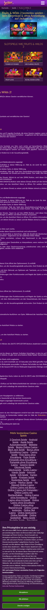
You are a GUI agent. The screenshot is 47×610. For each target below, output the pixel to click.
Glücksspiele (15, 470)
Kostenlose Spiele (20, 480)
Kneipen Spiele (26, 477)
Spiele (14, 8)
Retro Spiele (29, 518)
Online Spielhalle (19, 515)
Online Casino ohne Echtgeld (22, 499)
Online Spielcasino (27, 513)
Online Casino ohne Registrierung (21, 506)
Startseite (5, 8)
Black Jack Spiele (16, 450)
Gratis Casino (30, 470)
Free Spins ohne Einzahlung (23, 456)
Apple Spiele (26, 442)
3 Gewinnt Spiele (18, 440)
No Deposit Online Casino (24, 483)
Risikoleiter (42, 415)
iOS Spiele (23, 475)
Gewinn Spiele (27, 465)
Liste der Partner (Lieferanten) (13, 586)
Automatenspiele (18, 445)
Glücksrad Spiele (22, 467)
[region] (23, 565)
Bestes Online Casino (26, 447)
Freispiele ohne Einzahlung (22, 460)
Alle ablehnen (23, 599)
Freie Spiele (29, 457)
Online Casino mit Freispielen (23, 490)
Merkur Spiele (25, 482)
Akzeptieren (23, 592)
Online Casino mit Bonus (22, 487)
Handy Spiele (18, 472)
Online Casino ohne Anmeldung (24, 496)
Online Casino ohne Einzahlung (24, 501)
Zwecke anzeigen (23, 606)
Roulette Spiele (17, 520)
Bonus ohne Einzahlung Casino (24, 451)
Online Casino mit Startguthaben (20, 494)
